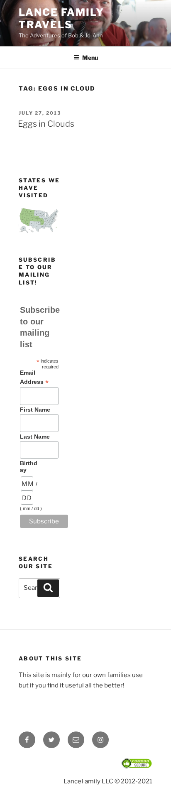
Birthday (28, 466)
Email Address (34, 377)
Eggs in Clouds (46, 124)
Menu (90, 57)
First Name (35, 409)
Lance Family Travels (61, 18)
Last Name (35, 436)
